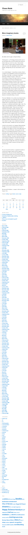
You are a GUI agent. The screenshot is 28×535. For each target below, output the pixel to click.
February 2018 (5, 277)
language (4, 444)
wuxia (3, 526)
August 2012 (5, 349)
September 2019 (5, 260)
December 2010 (5, 379)
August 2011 (5, 367)
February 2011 (5, 376)
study (3, 473)
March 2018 (4, 276)
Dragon (24, 504)
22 (19, 206)
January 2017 (5, 286)
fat (9, 507)
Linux (15, 512)
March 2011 (4, 375)
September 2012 (5, 347)
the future (4, 476)
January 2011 (5, 378)
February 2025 (5, 227)
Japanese (4, 512)
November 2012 (5, 344)
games (3, 438)
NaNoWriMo (19, 517)
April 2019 (4, 264)
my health (4, 453)
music (3, 452)
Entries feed (4, 489)
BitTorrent (10, 499)
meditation (5, 514)
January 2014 (5, 323)
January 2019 (5, 267)
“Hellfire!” (4, 217)
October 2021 (5, 244)
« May (6, 209)
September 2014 (5, 314)
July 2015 (4, 302)
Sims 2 (12, 520)
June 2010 (4, 389)
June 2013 (4, 334)
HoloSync (19, 509)
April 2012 (4, 355)
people (3, 456)
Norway (4, 520)
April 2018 (4, 274)
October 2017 (5, 280)
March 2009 (4, 411)
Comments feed (5, 491)
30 (23, 207)
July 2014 (4, 315)
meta (3, 450)
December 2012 (5, 343)
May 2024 (4, 229)
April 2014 (4, 320)
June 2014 (4, 317)
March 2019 (4, 265)
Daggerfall (18, 504)
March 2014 (4, 321)
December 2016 (5, 288)
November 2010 (5, 381)
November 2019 (5, 257)
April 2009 (4, 410)
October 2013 (5, 328)
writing (7, 194)
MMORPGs (14, 514)
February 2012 (5, 358)
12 (10, 204)
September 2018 (5, 270)
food (3, 435)
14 (16, 204)
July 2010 (4, 387)
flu (11, 507)
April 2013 (4, 337)
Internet (4, 443)
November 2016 (5, 289)
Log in (3, 488)
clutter (14, 504)
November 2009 (5, 399)
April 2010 (4, 392)
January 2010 (5, 396)
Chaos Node (7, 8)
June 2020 (4, 253)
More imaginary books (10, 33)
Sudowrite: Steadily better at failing (10, 216)
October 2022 (5, 239)
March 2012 (4, 357)
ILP (24, 510)
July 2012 (4, 350)
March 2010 (4, 393)
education (4, 429)
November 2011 (5, 363)
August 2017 (5, 283)
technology (4, 475)
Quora (8, 520)
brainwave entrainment (9, 501)
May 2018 (4, 273)
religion (4, 462)
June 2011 (4, 370)
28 (16, 207)
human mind (5, 441)
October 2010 (5, 382)
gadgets (4, 437)
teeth (8, 524)
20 (13, 206)
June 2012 (4, 352)
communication (5, 424)
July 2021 (4, 247)
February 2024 (5, 230)
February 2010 (5, 395)
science (4, 465)
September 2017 (5, 282)
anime (5, 499)
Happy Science (8, 509)
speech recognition (16, 522)
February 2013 (5, 340)
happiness (18, 507)
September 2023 (5, 232)
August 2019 (5, 262)
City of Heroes (7, 504)
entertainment (5, 430)
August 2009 (5, 404)
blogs (14, 499)
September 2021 (5, 245)
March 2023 (4, 236)
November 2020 (5, 250)
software (4, 472)
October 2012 (5, 346)
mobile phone (21, 514)
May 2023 (4, 233)
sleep (3, 467)
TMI (3, 478)
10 (3, 204)
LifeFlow (10, 512)
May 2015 (4, 305)
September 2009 (5, 402)
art (2, 421)
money (3, 517)
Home (3, 23)
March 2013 (4, 338)
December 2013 (5, 325)
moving (12, 517)
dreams (5, 506)
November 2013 (5, 326)
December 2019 (5, 256)
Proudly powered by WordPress (14, 532)
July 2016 (4, 294)
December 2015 (5, 299)
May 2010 (4, 390)
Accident (4, 220)
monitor (7, 517)
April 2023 (4, 235)
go (15, 507)
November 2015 (5, 300)
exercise (4, 432)
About (8, 23)
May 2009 (4, 408)
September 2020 (5, 251)
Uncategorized (5, 479)
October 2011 (5, 364)
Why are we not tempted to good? (9, 219)
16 (23, 204)
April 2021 (4, 248)
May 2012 (4, 353)
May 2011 (4, 372)
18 (6, 206)
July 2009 (4, 405)
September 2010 (5, 384)
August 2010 (5, 386)
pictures (4, 459)
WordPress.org (5, 492)
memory (4, 449)
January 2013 (5, 341)
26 (10, 207)
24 (3, 207)
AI (2, 420)
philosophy (4, 458)
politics (3, 461)
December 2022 (5, 238)
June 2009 (4, 407)
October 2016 (5, 291)
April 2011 (4, 373)
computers (4, 426)
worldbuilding (19, 524)
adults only (4, 418)
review (3, 464)
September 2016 (5, 293)
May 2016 (4, 296)
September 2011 (5, 366)
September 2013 (5, 329)
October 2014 (5, 312)
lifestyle (4, 446)
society (3, 470)
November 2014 (5, 311)
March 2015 (4, 308)
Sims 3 (17, 520)
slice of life (4, 469)
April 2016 (4, 297)
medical (4, 447)
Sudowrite (4, 524)
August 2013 (5, 331)
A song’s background (7, 214)
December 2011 (5, 361)
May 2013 (4, 335)
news (3, 455)
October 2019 (5, 259)
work (3, 481)
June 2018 (4, 271)
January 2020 (5, 254)
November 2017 (5, 279)
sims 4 (21, 520)
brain (23, 499)
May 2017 (4, 285)
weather (12, 524)
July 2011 (4, 369)
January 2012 (5, 360)
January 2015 (5, 309)
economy (4, 427)
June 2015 (4, 303)
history (3, 440)
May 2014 (4, 318)
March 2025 (4, 225)
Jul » (20, 209)
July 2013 (4, 332)
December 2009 (5, 398)
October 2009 (5, 401)
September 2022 (5, 241)
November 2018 (5, 268)
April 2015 (4, 306)
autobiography (5, 423)
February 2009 (5, 413)
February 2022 (5, 242)
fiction (3, 433)
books (14, 194)
